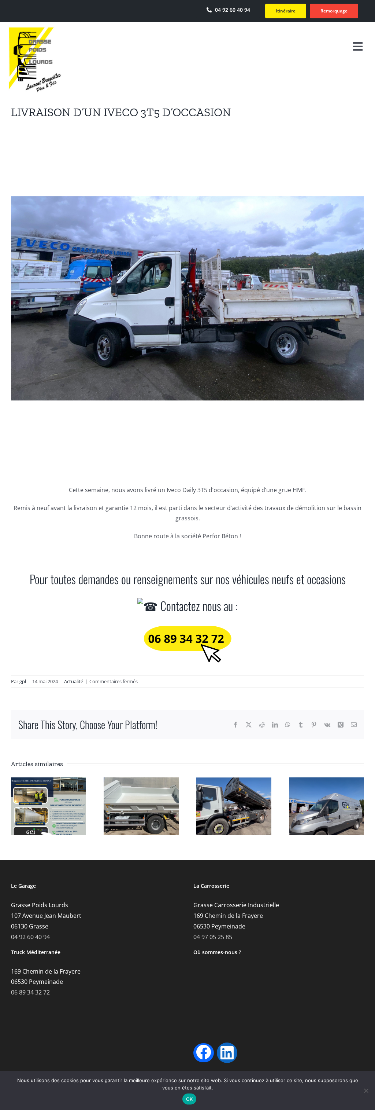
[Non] (366, 1090)
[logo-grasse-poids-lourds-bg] (35, 29)
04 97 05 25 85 (212, 937)
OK (189, 1099)
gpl (22, 681)
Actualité (73, 681)
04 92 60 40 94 (30, 937)
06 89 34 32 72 (30, 992)
